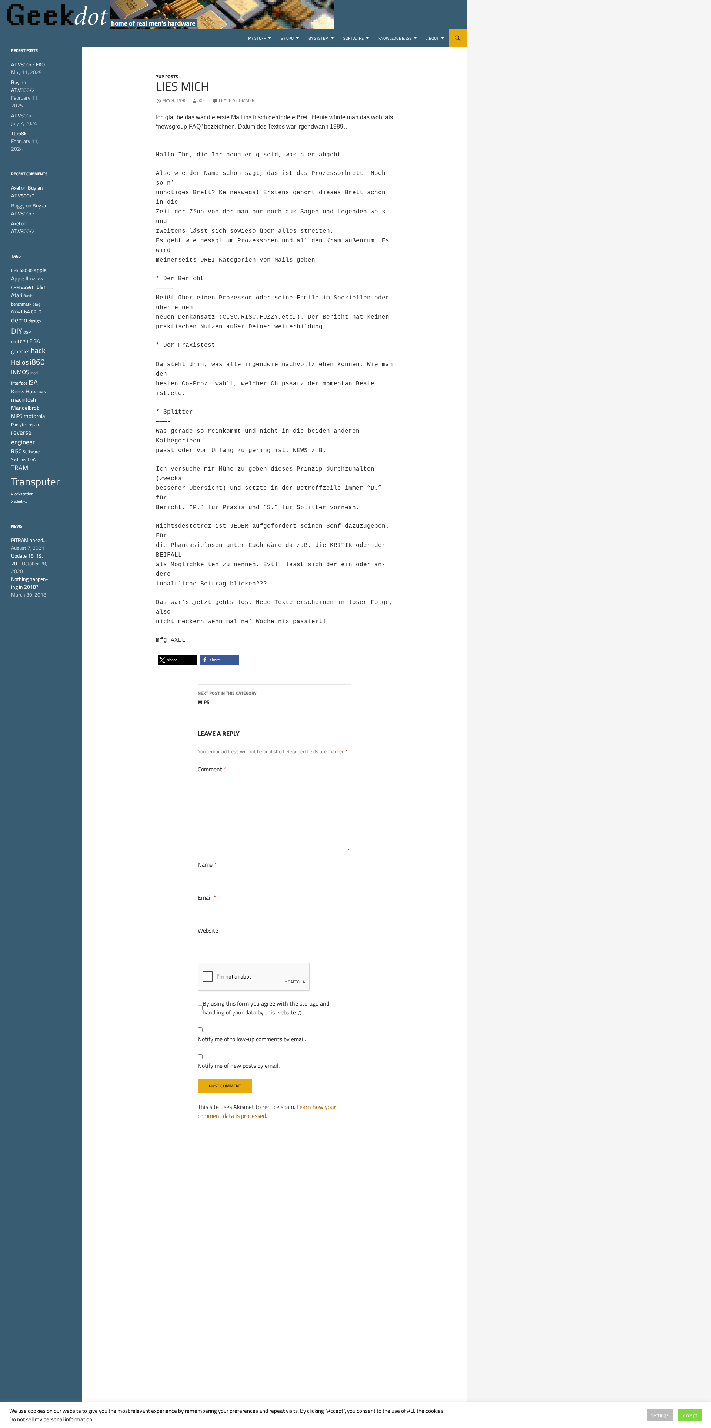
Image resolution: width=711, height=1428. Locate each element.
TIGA (31, 459)
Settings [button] (659, 1415)
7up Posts (167, 76)
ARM (15, 287)
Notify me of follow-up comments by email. (252, 1039)
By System (318, 38)
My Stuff (257, 38)
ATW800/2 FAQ (28, 64)
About (432, 38)
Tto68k (19, 133)
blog (36, 304)
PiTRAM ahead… (29, 540)
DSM (27, 332)
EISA (34, 341)
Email (207, 897)
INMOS (20, 372)
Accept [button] (690, 1415)
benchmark (21, 304)
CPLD (36, 311)
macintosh (23, 399)
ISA (33, 382)
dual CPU (19, 341)
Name (207, 864)
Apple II (20, 278)
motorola (34, 416)
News (16, 526)
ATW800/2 (23, 115)
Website (208, 930)
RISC (16, 451)
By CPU (287, 38)
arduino (36, 279)
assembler (33, 286)
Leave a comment (238, 100)
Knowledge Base (394, 38)
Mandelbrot (25, 408)
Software (353, 38)
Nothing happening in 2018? (29, 583)
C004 (15, 312)
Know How (23, 391)
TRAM (19, 467)
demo (19, 320)
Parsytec (19, 424)
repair (34, 424)
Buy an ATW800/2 (23, 86)
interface (19, 382)
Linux (41, 392)
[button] (177, 660)
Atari (16, 294)
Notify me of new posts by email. (239, 1065)
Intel (34, 373)
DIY (16, 331)
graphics (20, 351)
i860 (37, 362)
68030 (26, 270)
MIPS (227, 698)
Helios (20, 362)
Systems (18, 459)
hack (38, 350)
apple (40, 270)
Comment (212, 769)
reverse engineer (23, 437)
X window (19, 502)
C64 (25, 311)
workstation (22, 493)
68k (15, 270)
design (35, 320)
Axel (202, 100)
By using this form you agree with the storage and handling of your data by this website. (266, 1008)
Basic (28, 296)
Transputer (35, 481)
